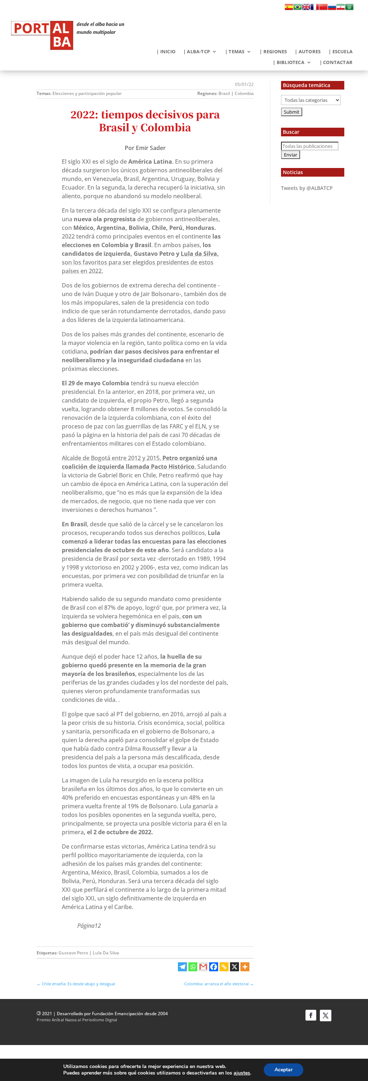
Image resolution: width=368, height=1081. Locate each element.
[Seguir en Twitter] (325, 1015)
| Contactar (336, 62)
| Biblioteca (288, 62)
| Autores (308, 52)
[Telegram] (182, 966)
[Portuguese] (297, 9)
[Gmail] (203, 966)
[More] (244, 966)
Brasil (224, 93)
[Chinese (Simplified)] (323, 9)
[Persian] (340, 9)
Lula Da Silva (106, 953)
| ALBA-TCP (196, 52)
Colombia (244, 93)
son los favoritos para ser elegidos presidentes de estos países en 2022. (140, 262)
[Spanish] (289, 9)
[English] (306, 9)
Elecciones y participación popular (87, 93)
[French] (314, 9)
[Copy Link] (224, 966)
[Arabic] (349, 9)
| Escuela (340, 52)
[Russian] (332, 9)
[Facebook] (213, 966)
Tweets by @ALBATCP (307, 188)
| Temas (234, 52)
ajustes (242, 1073)
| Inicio (165, 52)
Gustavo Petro (73, 953)
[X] (234, 966)
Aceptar (284, 1069)
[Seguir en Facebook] (310, 1015)
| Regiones (273, 52)
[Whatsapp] (192, 966)
